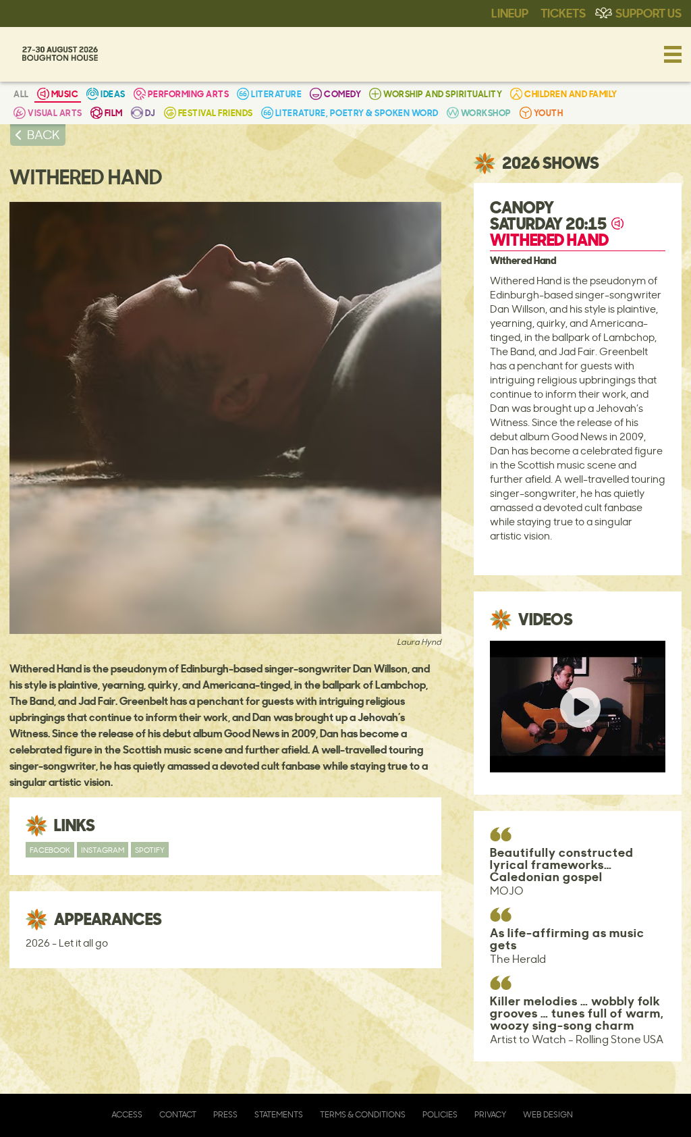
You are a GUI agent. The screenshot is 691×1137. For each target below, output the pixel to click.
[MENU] (672, 54)
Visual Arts (55, 112)
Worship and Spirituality (442, 93)
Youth (548, 112)
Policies (440, 1114)
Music (65, 93)
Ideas (113, 93)
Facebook (50, 850)
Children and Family (570, 93)
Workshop (486, 112)
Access (126, 1114)
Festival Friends (215, 112)
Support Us (648, 12)
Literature (276, 93)
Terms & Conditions (363, 1114)
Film (114, 112)
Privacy (490, 1114)
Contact (177, 1114)
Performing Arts (188, 93)
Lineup (509, 12)
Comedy (342, 93)
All (21, 93)
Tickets (563, 12)
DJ (150, 112)
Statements (278, 1114)
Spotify (150, 850)
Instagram (102, 850)
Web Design (548, 1114)
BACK (43, 134)
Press (225, 1114)
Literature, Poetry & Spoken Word (357, 112)
